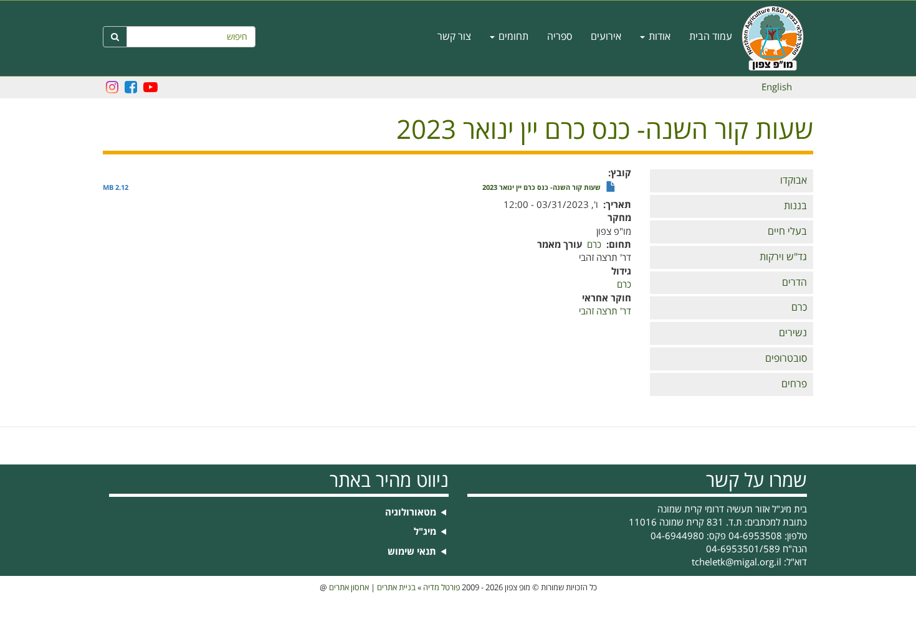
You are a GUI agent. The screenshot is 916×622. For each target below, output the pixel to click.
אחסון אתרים (349, 588)
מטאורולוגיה (410, 513)
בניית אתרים (396, 588)
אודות (658, 37)
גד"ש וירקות (783, 257)
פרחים (794, 384)
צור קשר (454, 37)
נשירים (793, 333)
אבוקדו (793, 180)
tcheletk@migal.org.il (736, 562)
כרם (799, 307)
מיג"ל (425, 532)
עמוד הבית (710, 37)
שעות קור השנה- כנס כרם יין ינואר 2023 (541, 188)
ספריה (559, 37)
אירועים (606, 37)
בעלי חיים (787, 231)
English (776, 87)
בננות (795, 206)
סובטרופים (786, 358)
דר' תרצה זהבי (605, 311)
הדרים (794, 282)
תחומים (512, 37)
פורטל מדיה (441, 588)
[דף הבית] (777, 38)
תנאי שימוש (412, 552)
